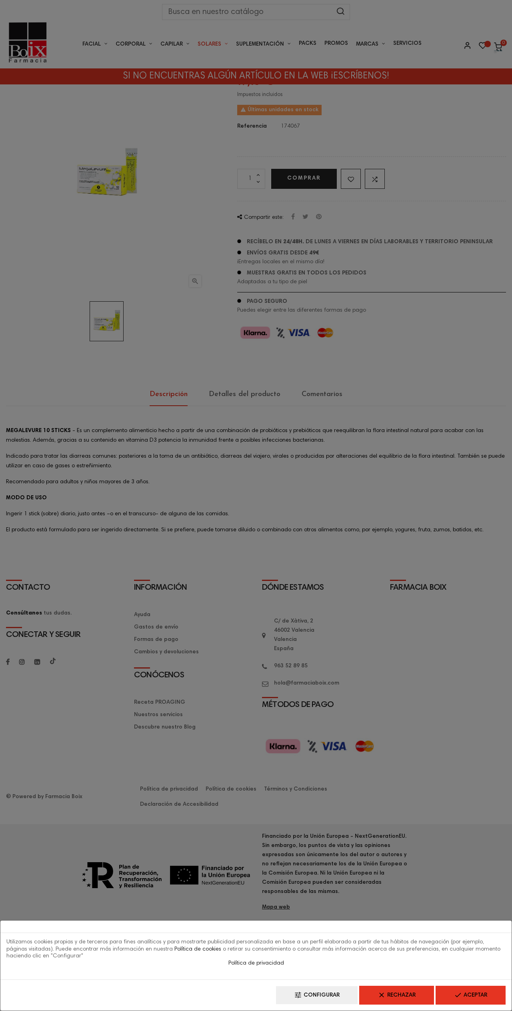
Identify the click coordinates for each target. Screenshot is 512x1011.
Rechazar (397, 995)
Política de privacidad (256, 963)
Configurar (317, 995)
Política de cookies (197, 949)
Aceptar (470, 995)
